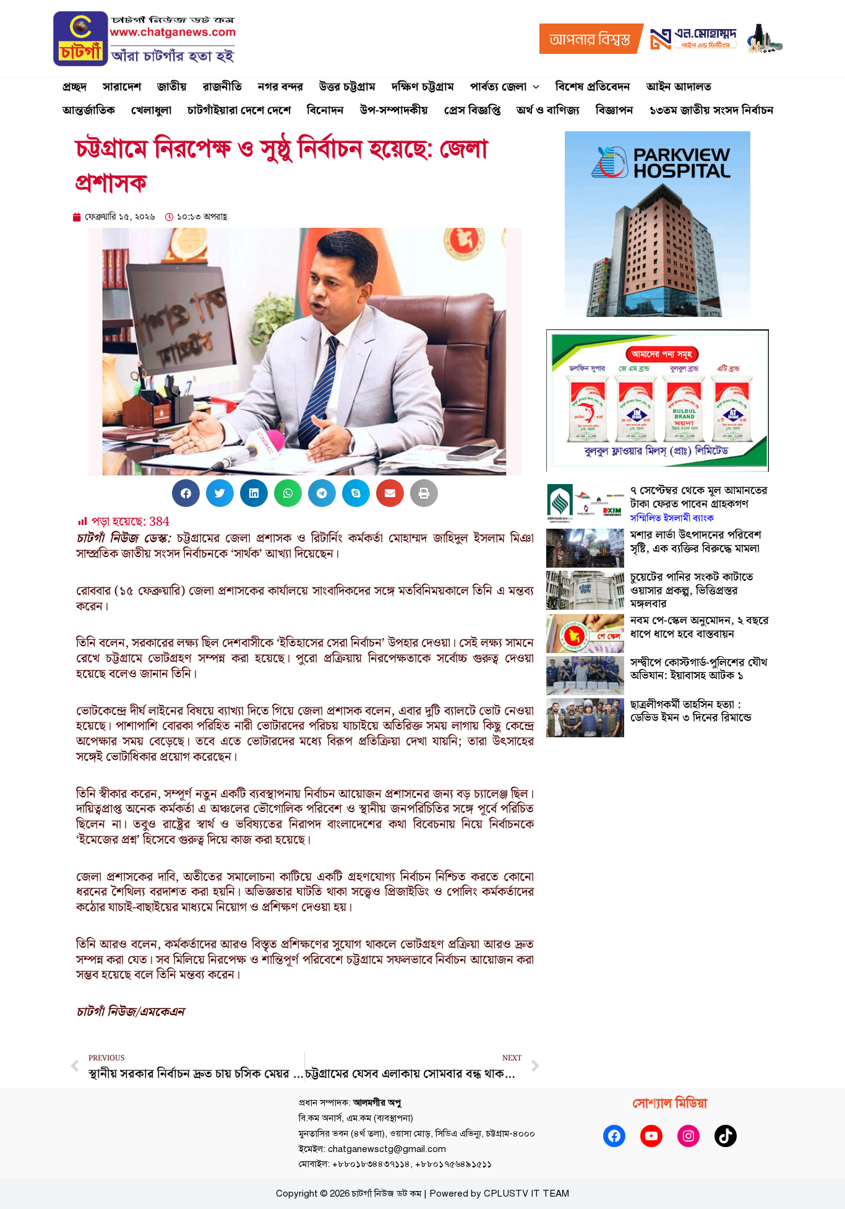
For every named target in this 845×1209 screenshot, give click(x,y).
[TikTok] (725, 1136)
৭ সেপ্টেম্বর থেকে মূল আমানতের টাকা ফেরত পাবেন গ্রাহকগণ (699, 504)
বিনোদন (325, 110)
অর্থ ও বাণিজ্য (548, 110)
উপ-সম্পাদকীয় (394, 110)
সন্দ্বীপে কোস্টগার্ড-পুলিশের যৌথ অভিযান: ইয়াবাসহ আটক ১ (699, 669)
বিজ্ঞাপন (614, 110)
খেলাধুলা (151, 110)
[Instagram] (688, 1136)
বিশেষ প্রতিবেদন (592, 87)
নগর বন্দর (280, 87)
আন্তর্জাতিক (88, 110)
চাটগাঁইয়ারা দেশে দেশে (239, 110)
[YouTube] (651, 1136)
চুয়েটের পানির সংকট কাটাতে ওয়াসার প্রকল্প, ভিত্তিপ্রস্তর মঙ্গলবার (691, 590)
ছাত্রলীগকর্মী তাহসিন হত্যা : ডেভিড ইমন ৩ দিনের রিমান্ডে (691, 711)
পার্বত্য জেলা (498, 87)
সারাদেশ (122, 87)
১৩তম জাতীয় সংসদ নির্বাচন (712, 110)
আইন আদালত (678, 87)
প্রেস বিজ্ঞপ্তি (472, 110)
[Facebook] (614, 1136)
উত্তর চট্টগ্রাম (347, 87)
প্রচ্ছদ (74, 87)
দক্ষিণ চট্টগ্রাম (423, 87)
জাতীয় (172, 87)
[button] (532, 87)
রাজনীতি (222, 87)
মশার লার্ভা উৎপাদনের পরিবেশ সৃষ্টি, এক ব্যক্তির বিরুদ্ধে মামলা (695, 542)
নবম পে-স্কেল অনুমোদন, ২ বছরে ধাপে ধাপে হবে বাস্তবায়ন (699, 627)
